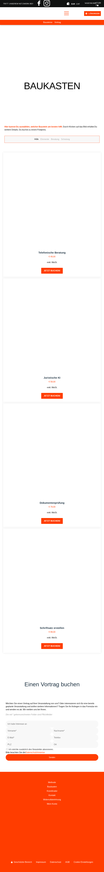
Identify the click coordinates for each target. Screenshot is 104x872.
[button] (66, 13)
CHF (78, 4)
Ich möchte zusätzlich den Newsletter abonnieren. (31, 749)
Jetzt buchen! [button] (52, 271)
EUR (73, 4)
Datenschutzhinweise (35, 752)
